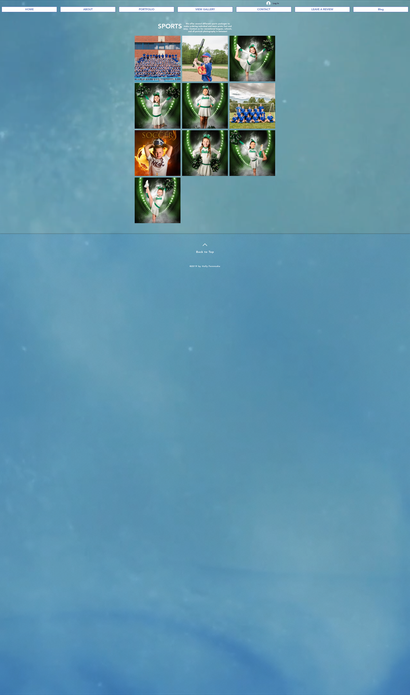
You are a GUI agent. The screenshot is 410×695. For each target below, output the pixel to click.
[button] (146, 9)
